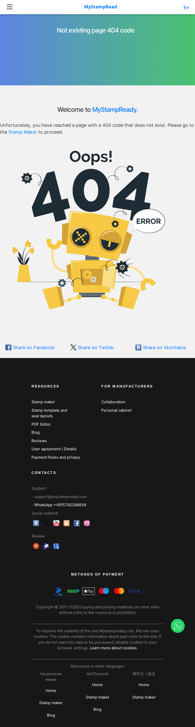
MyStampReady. (115, 109)
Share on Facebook (34, 347)
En (186, 7)
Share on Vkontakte (164, 347)
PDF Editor (41, 424)
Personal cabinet (116, 410)
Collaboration (113, 401)
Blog (35, 432)
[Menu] (12, 5)
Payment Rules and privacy (55, 457)
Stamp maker (43, 401)
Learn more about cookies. (114, 647)
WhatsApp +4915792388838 (60, 504)
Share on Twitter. (96, 347)
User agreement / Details (53, 448)
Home (51, 690)
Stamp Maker (22, 132)
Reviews (39, 440)
